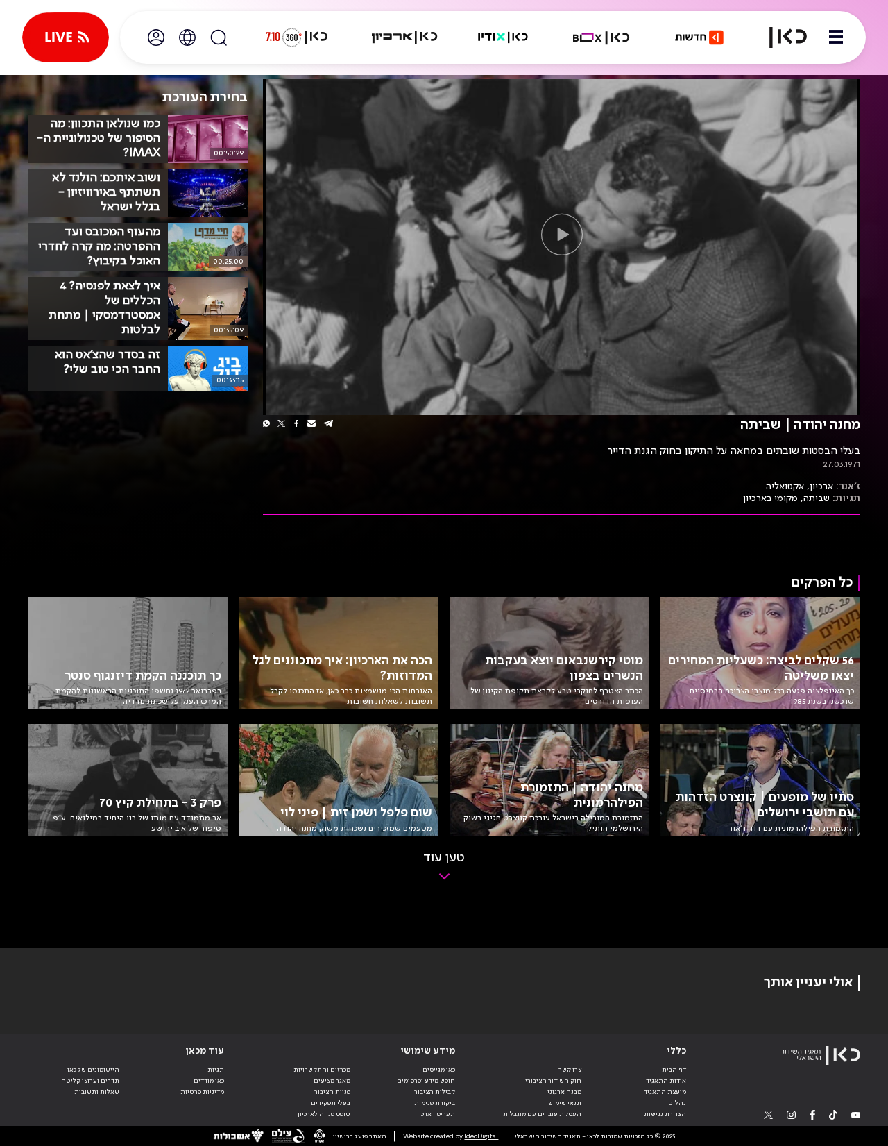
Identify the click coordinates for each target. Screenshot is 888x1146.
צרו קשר (569, 1069)
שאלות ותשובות (96, 1091)
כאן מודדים (209, 1080)
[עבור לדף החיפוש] (218, 37)
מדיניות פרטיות (202, 1091)
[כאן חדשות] (699, 37)
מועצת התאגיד (665, 1091)
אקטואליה (785, 486)
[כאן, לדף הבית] (779, 37)
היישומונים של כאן (93, 1069)
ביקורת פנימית (434, 1102)
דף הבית (674, 1069)
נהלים (677, 1102)
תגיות (215, 1069)
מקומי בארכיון (770, 498)
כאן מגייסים (438, 1069)
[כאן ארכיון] (404, 37)
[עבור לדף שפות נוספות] (187, 37)
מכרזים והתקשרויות (321, 1069)
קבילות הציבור (434, 1091)
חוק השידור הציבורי (553, 1080)
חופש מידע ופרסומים (426, 1080)
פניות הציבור (332, 1091)
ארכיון (821, 486)
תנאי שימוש (564, 1102)
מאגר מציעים (332, 1080)
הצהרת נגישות (665, 1114)
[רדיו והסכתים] (503, 37)
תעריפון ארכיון (435, 1114)
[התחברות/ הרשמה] (156, 37)
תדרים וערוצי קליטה (90, 1080)
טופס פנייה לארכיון (324, 1114)
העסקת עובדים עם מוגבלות (542, 1114)
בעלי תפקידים (330, 1102)
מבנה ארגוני (564, 1091)
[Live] (65, 37)
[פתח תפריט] (836, 37)
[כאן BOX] (601, 37)
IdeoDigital (481, 1136)
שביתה (816, 498)
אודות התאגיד (666, 1080)
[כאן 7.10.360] (296, 37)
